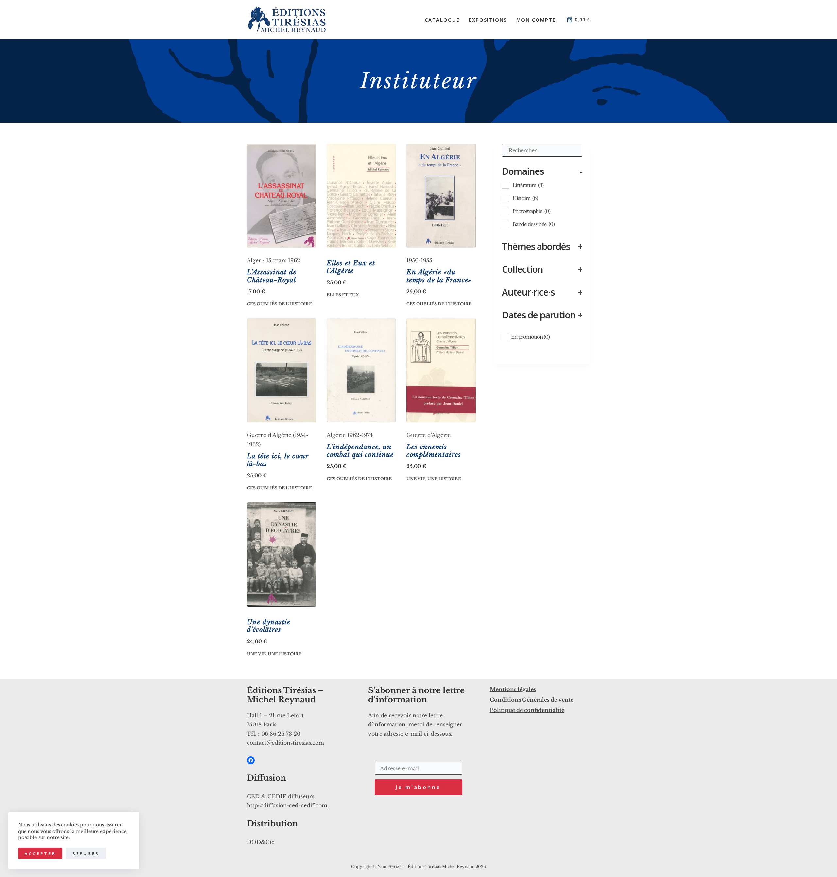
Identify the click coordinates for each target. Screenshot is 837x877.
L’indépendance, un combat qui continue (360, 451)
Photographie (531, 211)
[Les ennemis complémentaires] (441, 370)
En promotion (530, 337)
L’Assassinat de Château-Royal (272, 276)
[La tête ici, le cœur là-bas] (281, 370)
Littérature (527, 185)
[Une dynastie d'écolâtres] (281, 554)
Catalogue (442, 19)
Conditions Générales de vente (531, 699)
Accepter (40, 853)
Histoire (525, 198)
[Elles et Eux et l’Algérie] (361, 196)
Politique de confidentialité (527, 710)
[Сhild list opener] (548, 185)
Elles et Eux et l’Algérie (351, 267)
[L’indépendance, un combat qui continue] (361, 370)
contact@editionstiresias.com (285, 742)
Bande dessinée (533, 224)
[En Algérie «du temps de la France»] (441, 196)
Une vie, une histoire (433, 478)
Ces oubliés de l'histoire (279, 303)
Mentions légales (513, 689)
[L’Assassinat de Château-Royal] (281, 196)
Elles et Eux (343, 294)
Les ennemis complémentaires (433, 451)
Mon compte (536, 19)
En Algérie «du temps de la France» (439, 276)
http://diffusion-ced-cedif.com (287, 805)
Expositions (488, 19)
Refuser (85, 853)
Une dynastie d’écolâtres (268, 626)
